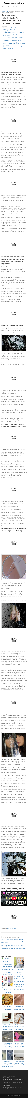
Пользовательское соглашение (16, 1079)
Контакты (5, 1079)
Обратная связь (7, 1085)
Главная (3, 6)
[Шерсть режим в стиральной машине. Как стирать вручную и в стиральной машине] (19, 1023)
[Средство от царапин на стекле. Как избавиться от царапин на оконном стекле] (19, 983)
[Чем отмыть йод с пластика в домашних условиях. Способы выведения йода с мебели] (7, 1023)
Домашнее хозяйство (14, 3)
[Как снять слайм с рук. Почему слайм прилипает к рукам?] (19, 1041)
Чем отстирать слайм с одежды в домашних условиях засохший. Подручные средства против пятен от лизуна (13, 941)
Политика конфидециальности (10, 1081)
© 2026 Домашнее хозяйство (10, 1076)
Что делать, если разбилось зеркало (13, 37)
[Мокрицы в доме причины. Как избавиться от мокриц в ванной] (7, 1041)
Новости (9, 6)
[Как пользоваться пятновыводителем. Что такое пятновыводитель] (19, 967)
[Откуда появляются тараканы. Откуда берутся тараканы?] (19, 1060)
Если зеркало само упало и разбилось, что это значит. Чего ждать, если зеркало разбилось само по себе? (14, 43)
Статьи (15, 6)
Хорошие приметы (11, 928)
